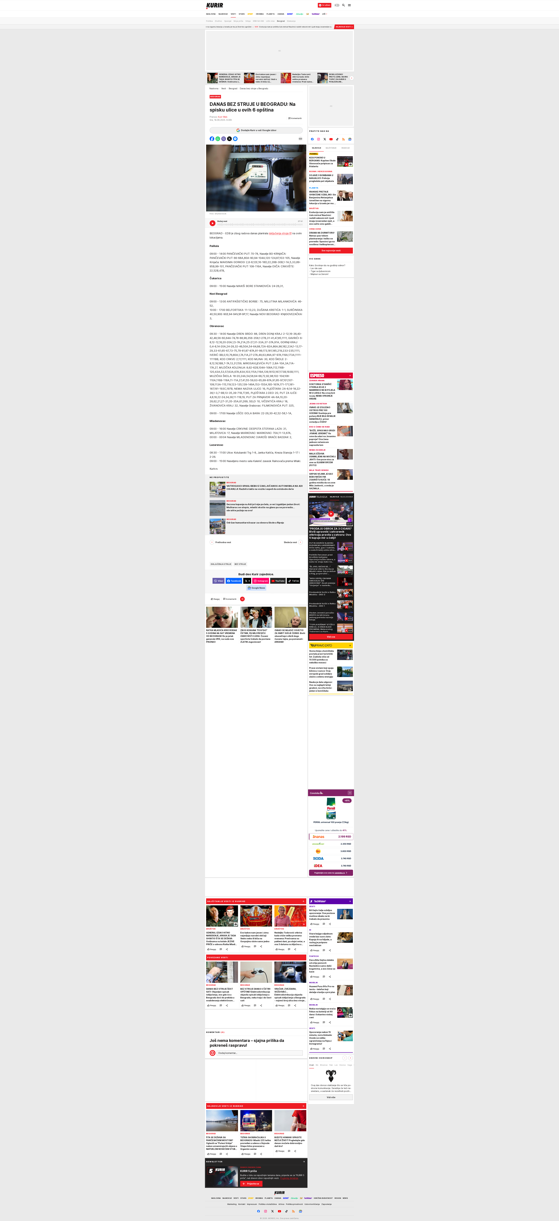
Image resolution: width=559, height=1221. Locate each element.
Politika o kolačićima (268, 1204)
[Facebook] (312, 139)
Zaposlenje (326, 1204)
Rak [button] (331, 1065)
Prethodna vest (223, 542)
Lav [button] (336, 1065)
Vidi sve (331, 637)
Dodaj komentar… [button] (227, 1053)
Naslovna (213, 88)
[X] (325, 139)
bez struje (240, 564)
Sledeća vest (290, 542)
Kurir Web (222, 117)
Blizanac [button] (324, 1065)
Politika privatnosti (294, 1204)
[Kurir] (214, 5)
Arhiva (281, 1204)
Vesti (223, 88)
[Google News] (350, 139)
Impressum (252, 1204)
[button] (295, 118)
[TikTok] (337, 139)
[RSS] (343, 139)
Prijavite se (253, 1183)
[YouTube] (331, 139)
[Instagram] (318, 139)
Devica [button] (342, 1065)
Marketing (232, 1204)
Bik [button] (317, 1065)
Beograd (233, 88)
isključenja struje (279, 233)
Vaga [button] (349, 1065)
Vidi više (331, 1097)
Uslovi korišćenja (312, 1204)
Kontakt (241, 1204)
